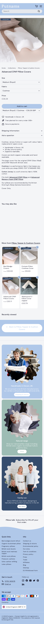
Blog (24, 565)
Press (25, 557)
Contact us (27, 541)
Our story (22, 506)
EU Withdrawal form (30, 570)
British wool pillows (9, 556)
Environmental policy (30, 546)
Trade (25, 560)
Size (3, 78)
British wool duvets (9, 549)
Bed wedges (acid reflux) (11, 541)
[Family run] (22, 477)
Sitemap (26, 568)
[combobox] (22, 11)
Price (4, 96)
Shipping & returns (22, 394)
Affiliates (26, 562)
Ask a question (8, 135)
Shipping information (10, 131)
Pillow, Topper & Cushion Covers (29, 68)
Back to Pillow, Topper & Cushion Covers (23, 328)
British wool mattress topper (9, 552)
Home (4, 68)
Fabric (4, 87)
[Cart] (36, 6)
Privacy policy (28, 554)
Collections (12, 68)
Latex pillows (6, 564)
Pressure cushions (8, 559)
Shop (22, 451)
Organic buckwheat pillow (11, 543)
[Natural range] (22, 420)
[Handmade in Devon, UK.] (22, 365)
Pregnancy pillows (8, 546)
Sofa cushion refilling (9, 561)
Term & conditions (29, 551)
